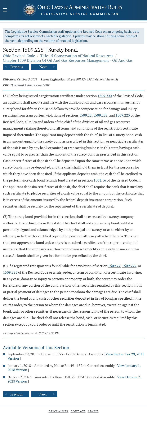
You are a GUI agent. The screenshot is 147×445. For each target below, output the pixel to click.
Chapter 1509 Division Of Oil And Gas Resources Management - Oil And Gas (68, 60)
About (93, 411)
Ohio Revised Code (19, 55)
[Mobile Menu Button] (5, 10)
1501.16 (100, 180)
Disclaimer (59, 411)
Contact (78, 411)
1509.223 (123, 115)
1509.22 (85, 115)
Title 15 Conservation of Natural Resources (76, 55)
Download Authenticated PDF (30, 85)
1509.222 (105, 95)
